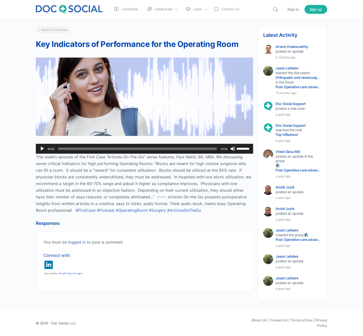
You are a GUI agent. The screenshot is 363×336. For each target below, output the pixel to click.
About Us (258, 320)
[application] (144, 149)
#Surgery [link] (157, 210)
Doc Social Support (291, 104)
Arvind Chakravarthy (292, 46)
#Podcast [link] (106, 210)
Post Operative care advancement (298, 87)
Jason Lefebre (287, 68)
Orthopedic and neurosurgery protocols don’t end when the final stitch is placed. (298, 77)
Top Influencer (287, 134)
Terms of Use (301, 320)
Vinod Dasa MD (288, 151)
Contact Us (278, 320)
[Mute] (232, 148)
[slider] (244, 148)
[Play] (42, 148)
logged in (77, 242)
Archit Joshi (285, 187)
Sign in (293, 9)
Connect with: (57, 255)
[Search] (275, 9)
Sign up (316, 9)
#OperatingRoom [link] (132, 210)
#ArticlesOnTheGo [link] (184, 210)
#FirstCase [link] (86, 210)
